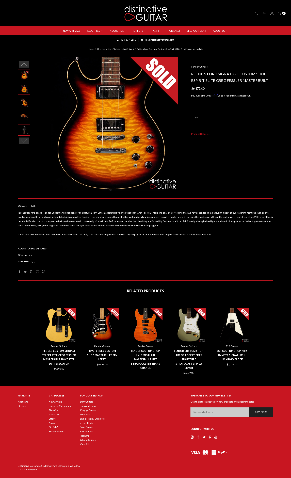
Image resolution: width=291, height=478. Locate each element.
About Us (219, 30)
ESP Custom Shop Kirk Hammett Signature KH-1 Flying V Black (232, 355)
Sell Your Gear (196, 30)
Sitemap (22, 406)
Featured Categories (60, 406)
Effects (139, 30)
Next (24, 141)
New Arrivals (71, 30)
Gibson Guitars (88, 439)
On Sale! (174, 30)
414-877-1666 (128, 39)
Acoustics (117, 30)
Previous (24, 64)
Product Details (199, 133)
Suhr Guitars (86, 401)
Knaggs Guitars (88, 410)
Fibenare (84, 435)
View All (84, 444)
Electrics (94, 30)
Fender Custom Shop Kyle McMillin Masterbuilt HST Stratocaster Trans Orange (145, 359)
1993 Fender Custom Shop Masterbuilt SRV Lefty (102, 355)
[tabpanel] (59, 339)
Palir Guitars (86, 431)
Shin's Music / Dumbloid (92, 418)
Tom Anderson (88, 406)
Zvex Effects (86, 422)
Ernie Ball (85, 414)
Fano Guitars (86, 427)
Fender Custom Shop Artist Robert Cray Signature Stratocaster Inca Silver (188, 359)
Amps (156, 30)
